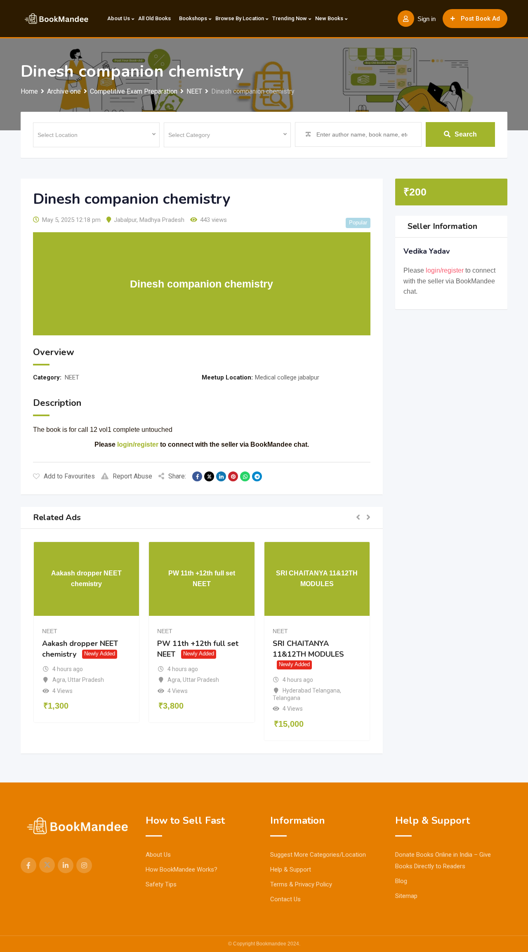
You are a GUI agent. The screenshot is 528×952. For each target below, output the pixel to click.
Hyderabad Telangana (311, 690)
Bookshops (193, 18)
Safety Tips (161, 884)
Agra (58, 679)
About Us (118, 18)
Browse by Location (239, 18)
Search (466, 134)
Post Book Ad (480, 18)
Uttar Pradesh (86, 679)
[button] (358, 517)
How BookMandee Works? (181, 869)
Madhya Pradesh (161, 220)
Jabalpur (125, 220)
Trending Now (289, 18)
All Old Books (154, 18)
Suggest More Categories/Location (318, 854)
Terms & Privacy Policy (301, 884)
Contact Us (285, 899)
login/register (137, 444)
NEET (72, 377)
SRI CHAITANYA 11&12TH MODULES (308, 649)
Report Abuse (132, 476)
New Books (329, 18)
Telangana (286, 698)
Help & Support (290, 869)
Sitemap (406, 896)
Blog (401, 881)
